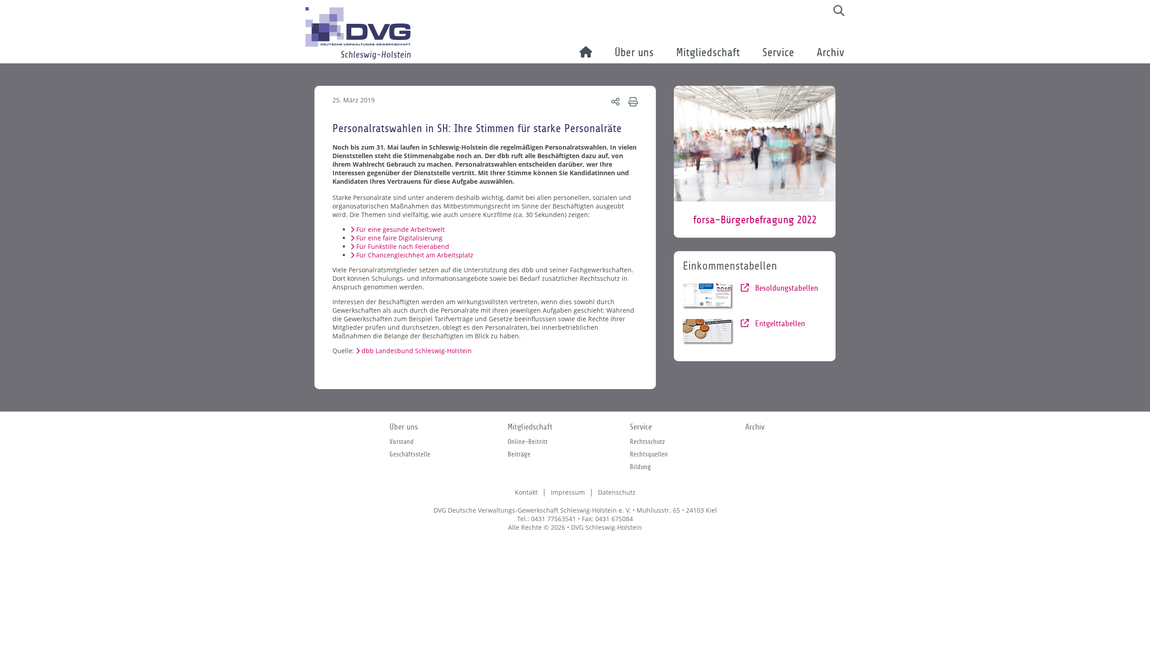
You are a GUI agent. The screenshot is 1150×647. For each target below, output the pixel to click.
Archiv (831, 53)
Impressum (568, 492)
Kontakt (526, 492)
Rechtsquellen (649, 454)
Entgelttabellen (779, 323)
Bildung (640, 466)
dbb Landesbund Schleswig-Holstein (417, 350)
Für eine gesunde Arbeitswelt (400, 229)
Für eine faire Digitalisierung (399, 238)
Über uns (634, 53)
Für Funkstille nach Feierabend (402, 246)
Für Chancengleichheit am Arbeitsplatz (414, 255)
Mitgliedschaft (708, 53)
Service (778, 53)
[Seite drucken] (632, 101)
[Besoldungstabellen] (708, 297)
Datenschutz (617, 492)
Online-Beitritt (528, 441)
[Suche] (836, 11)
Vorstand (401, 441)
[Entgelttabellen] (708, 332)
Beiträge (519, 454)
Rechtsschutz (647, 441)
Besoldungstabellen (785, 288)
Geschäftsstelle (409, 454)
